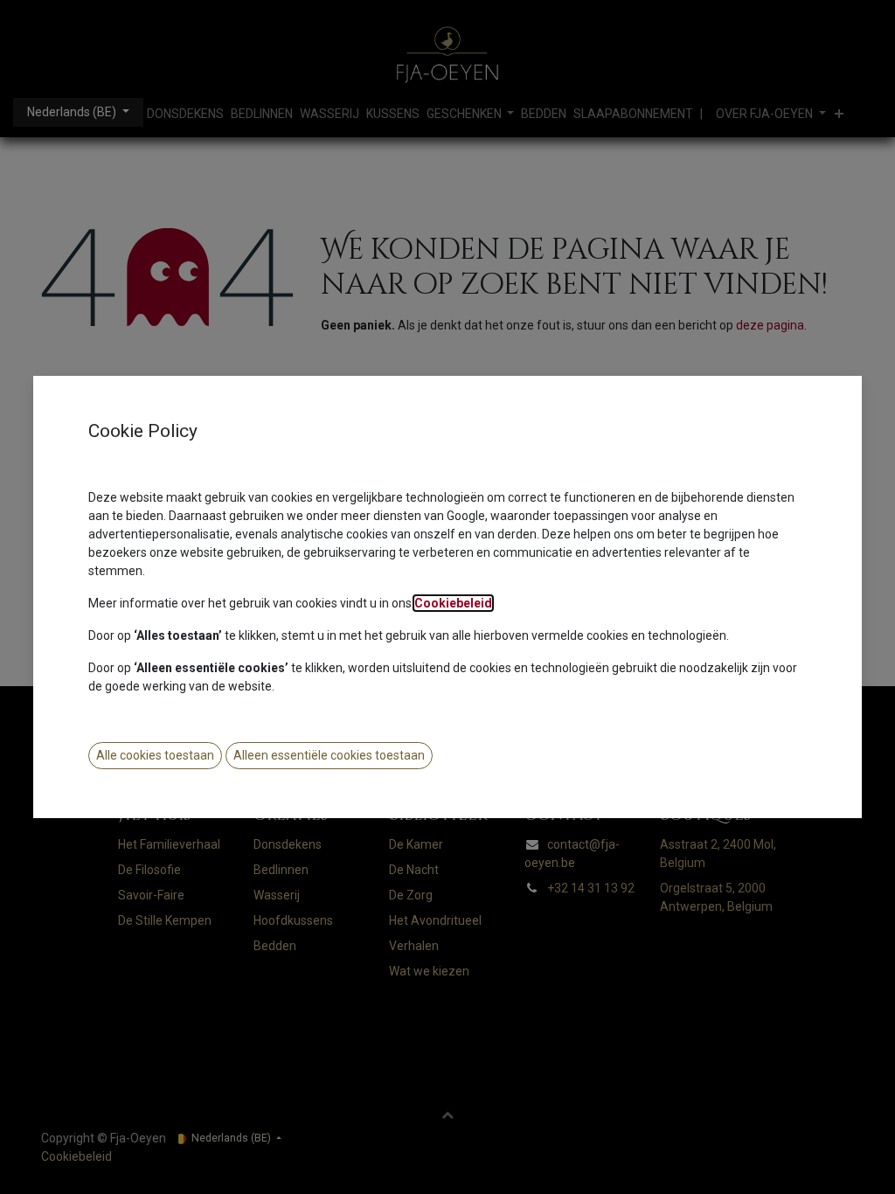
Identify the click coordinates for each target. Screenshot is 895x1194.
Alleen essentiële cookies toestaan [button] (329, 755)
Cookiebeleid (453, 603)
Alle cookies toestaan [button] (155, 755)
